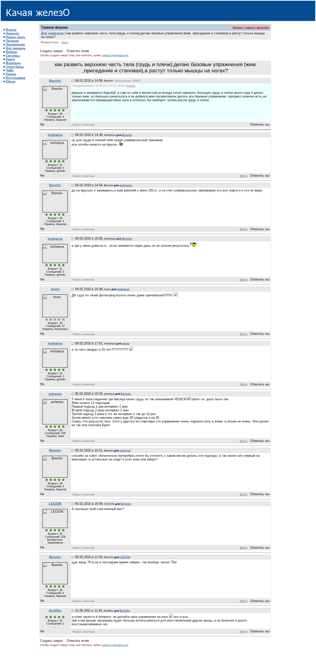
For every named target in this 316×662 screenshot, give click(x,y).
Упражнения (15, 44)
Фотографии (15, 78)
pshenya (55, 394)
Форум (11, 30)
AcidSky (55, 610)
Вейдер (11, 52)
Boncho (55, 81)
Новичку (12, 33)
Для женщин (15, 48)
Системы (13, 55)
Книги (10, 59)
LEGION (55, 504)
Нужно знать (15, 37)
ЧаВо (10, 70)
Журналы (13, 63)
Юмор (10, 81)
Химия (11, 74)
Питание (12, 41)
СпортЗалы (15, 67)
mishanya (55, 135)
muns (55, 289)
